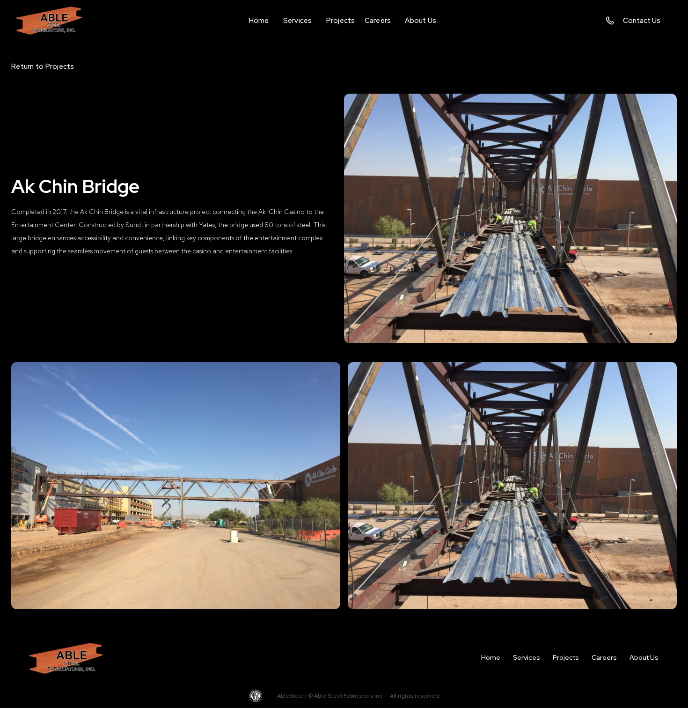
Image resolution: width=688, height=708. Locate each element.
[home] (56, 20)
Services (526, 657)
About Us (644, 657)
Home (490, 657)
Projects (566, 657)
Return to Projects (42, 66)
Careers (604, 657)
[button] (298, 20)
